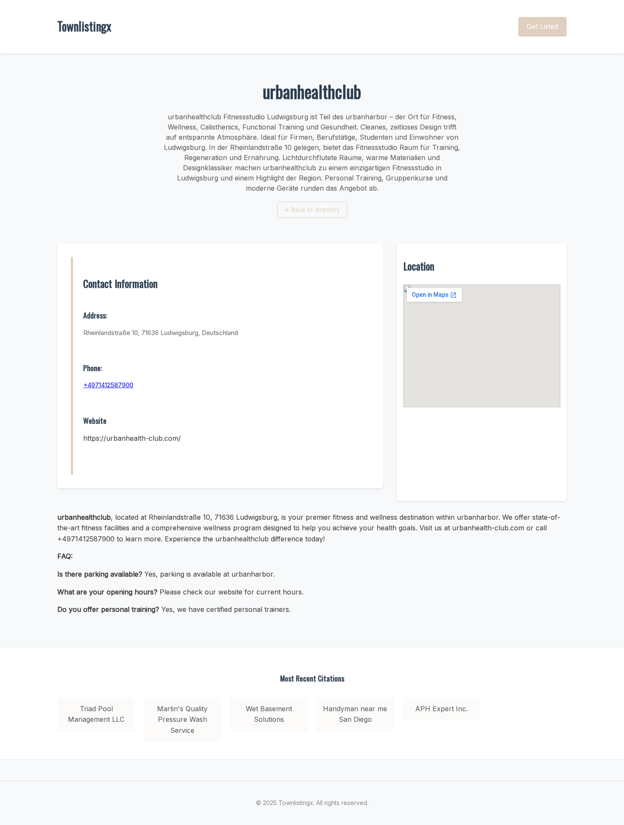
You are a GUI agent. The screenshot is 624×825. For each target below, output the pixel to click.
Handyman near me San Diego (355, 714)
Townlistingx (84, 26)
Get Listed (542, 26)
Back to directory (312, 209)
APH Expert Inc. (441, 708)
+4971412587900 (108, 385)
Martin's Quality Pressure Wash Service (182, 719)
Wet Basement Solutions (269, 714)
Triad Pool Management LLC (96, 714)
